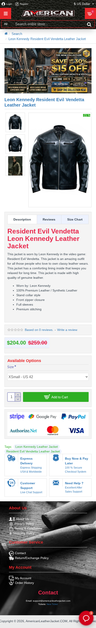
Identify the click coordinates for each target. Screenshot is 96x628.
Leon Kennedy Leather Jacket (36, 446)
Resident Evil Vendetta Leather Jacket (33, 451)
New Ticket (52, 604)
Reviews (49, 219)
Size (10, 367)
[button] (86, 618)
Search (17, 34)
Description (22, 219)
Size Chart (75, 219)
